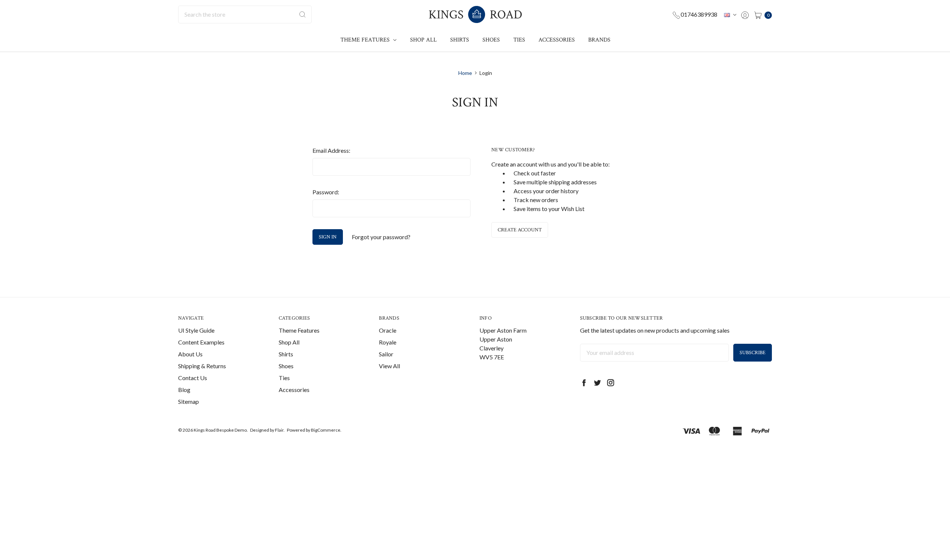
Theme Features (365, 40)
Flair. (280, 430)
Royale (387, 342)
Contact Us (192, 377)
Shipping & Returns (202, 365)
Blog (184, 389)
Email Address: (331, 150)
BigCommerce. (326, 430)
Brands (599, 40)
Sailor (386, 353)
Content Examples (201, 342)
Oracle (387, 330)
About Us (190, 353)
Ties (519, 40)
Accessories (556, 40)
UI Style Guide (196, 330)
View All (389, 365)
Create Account (520, 230)
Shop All (423, 40)
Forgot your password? (381, 236)
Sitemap (188, 401)
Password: (325, 191)
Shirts (459, 40)
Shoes (491, 40)
